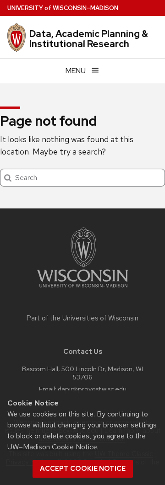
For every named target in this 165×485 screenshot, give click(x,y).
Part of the (82, 318)
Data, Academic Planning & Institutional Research (88, 39)
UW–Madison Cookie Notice (52, 447)
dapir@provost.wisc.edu (92, 388)
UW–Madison (62, 8)
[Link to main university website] (82, 289)
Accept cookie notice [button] (83, 468)
